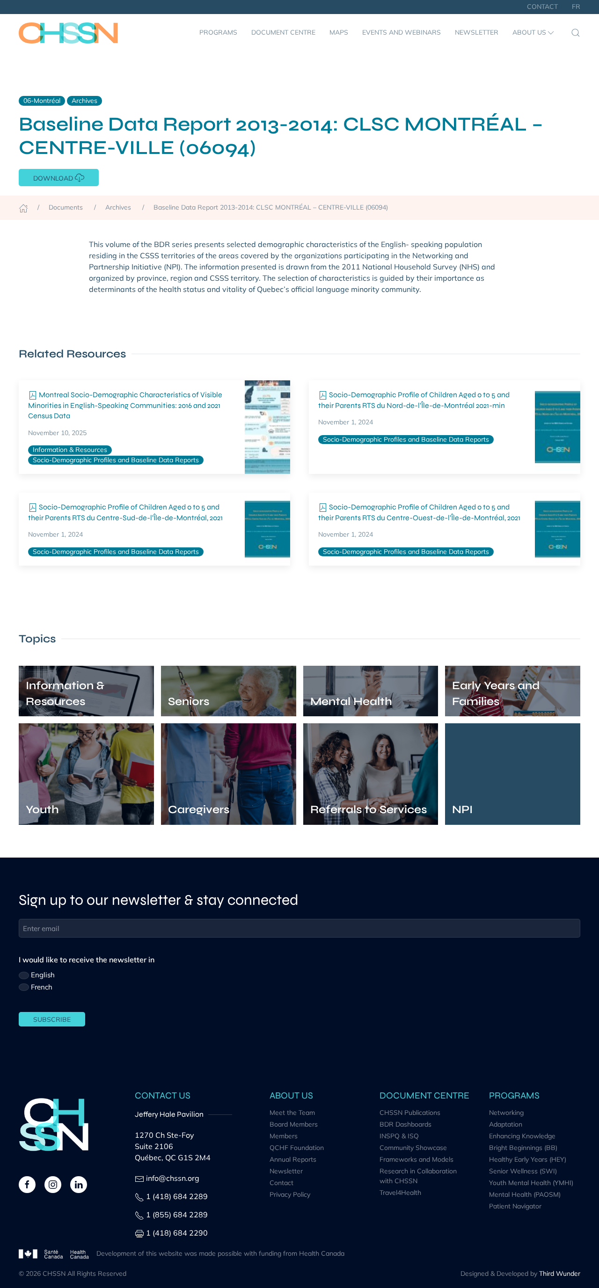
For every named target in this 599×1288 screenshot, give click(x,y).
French (41, 986)
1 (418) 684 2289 (177, 1196)
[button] (533, 32)
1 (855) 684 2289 (177, 1214)
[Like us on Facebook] (27, 1183)
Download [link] (54, 178)
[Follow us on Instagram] (52, 1183)
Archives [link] (84, 100)
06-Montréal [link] (41, 100)
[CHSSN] (68, 32)
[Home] (23, 207)
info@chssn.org (172, 1178)
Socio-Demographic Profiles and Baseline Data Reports (116, 460)
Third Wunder (559, 1273)
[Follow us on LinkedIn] (78, 1183)
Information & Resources (70, 449)
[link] (267, 427)
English (43, 974)
